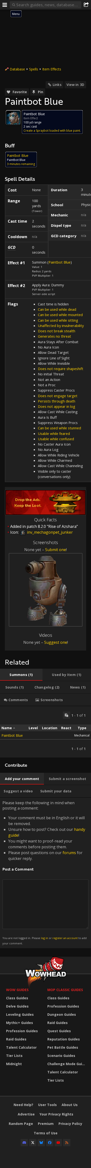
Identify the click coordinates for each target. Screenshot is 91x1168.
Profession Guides (22, 1031)
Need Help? (23, 1104)
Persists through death (56, 401)
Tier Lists (14, 1055)
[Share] (86, 5)
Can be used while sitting (58, 320)
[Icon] (13, 117)
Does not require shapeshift (60, 368)
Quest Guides (59, 1031)
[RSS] (66, 1142)
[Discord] (24, 1142)
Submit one (55, 549)
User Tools (47, 1104)
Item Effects (51, 69)
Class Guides (17, 998)
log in (44, 938)
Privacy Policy (70, 1123)
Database (17, 69)
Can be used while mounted (60, 314)
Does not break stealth (56, 330)
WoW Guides (17, 989)
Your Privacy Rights (56, 1114)
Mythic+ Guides (19, 1022)
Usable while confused (56, 438)
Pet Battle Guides (62, 1047)
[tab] (21, 675)
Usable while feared (54, 433)
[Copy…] (66, 715)
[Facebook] (49, 1142)
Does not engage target (57, 395)
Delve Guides (17, 1006)
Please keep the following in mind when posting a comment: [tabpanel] (44, 872)
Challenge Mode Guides (66, 1064)
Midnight (14, 1064)
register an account (65, 938)
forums (69, 852)
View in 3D (75, 84)
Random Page (21, 1123)
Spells (33, 69)
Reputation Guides (63, 1039)
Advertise (26, 1114)
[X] (32, 1142)
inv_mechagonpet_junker (49, 532)
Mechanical (82, 735)
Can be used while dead (57, 309)
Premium (46, 1123)
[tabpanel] (45, 732)
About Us (70, 1104)
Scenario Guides (61, 1055)
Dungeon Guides (61, 1014)
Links (57, 84)
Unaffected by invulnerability (61, 325)
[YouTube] (58, 1142)
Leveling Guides (20, 1014)
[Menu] (5, 5)
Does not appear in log (56, 406)
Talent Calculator (21, 1047)
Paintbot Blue (60, 262)
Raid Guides (16, 1039)
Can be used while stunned (59, 427)
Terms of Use (46, 1133)
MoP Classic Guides (65, 989)
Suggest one (55, 642)
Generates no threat (54, 336)
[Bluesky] (41, 1142)
